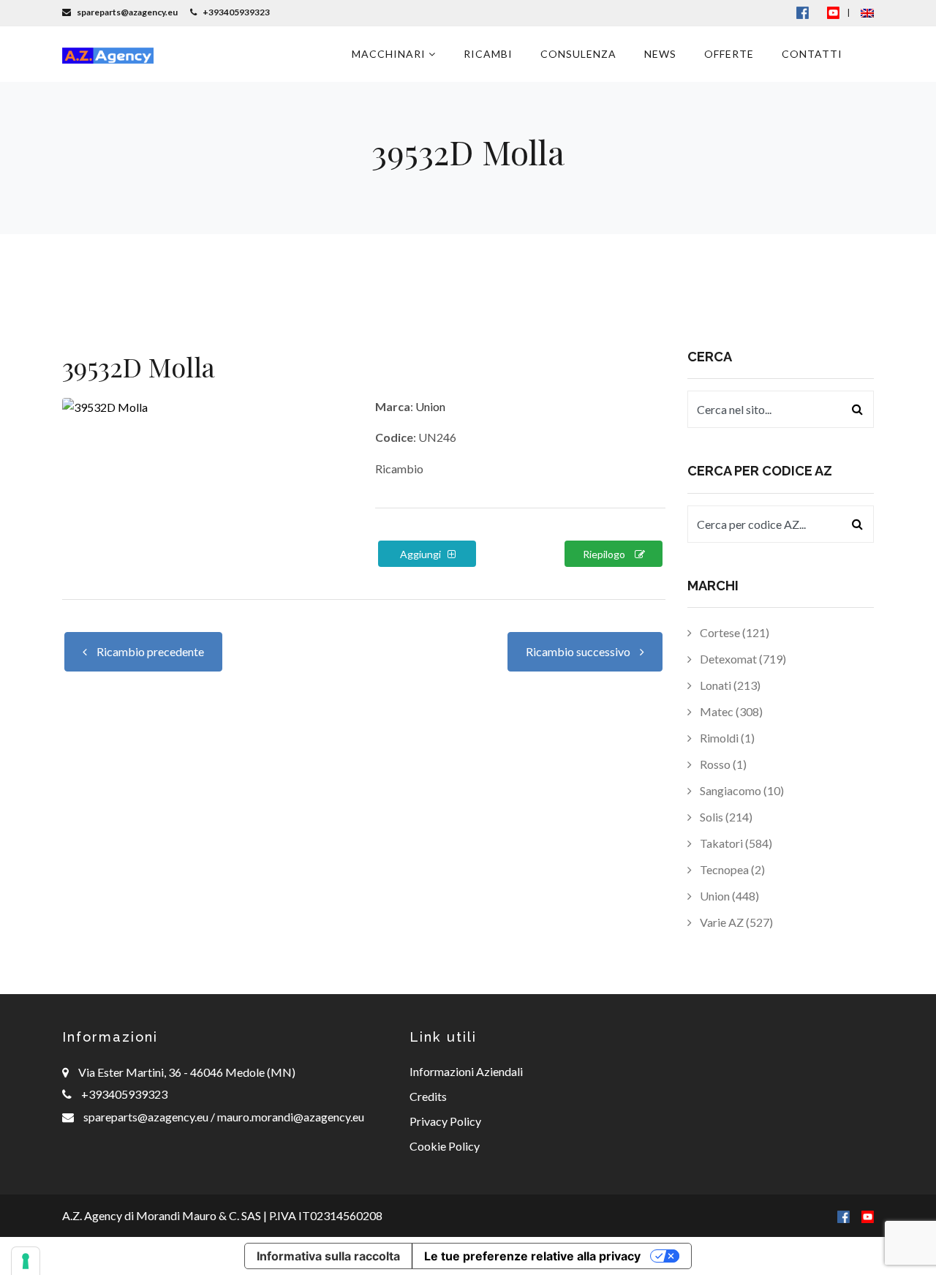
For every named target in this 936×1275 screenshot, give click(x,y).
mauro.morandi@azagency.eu (289, 1117)
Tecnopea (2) (731, 869)
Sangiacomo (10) (741, 790)
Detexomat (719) (742, 659)
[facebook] (843, 1215)
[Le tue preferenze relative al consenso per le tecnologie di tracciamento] (25, 1261)
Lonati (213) (729, 685)
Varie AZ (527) (735, 922)
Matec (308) (730, 711)
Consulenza (578, 54)
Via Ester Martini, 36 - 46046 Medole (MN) (186, 1072)
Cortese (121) (733, 632)
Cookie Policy (445, 1146)
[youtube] (833, 12)
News (660, 54)
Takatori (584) (735, 843)
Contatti (812, 54)
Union (430, 406)
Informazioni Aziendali (466, 1071)
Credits (428, 1096)
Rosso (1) (722, 764)
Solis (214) (725, 817)
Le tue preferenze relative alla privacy (532, 1256)
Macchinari (390, 54)
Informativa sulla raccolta (328, 1256)
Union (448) (728, 896)
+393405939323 (124, 1094)
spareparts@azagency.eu (147, 1117)
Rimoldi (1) (726, 738)
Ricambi (488, 54)
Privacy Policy (445, 1121)
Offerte (729, 54)
